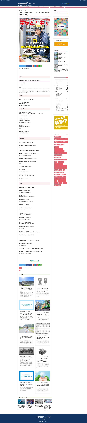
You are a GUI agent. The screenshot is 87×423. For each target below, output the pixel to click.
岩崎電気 (61, 170)
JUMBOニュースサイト (44, 421)
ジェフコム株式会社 (57, 157)
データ (56, 161)
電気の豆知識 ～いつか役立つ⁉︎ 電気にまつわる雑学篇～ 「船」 (21, 406)
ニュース (21, 6)
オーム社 (56, 155)
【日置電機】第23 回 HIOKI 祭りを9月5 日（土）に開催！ (30, 406)
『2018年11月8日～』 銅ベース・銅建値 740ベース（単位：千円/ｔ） (43, 316)
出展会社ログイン (83, 0)
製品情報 (27, 6)
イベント (33, 6)
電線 (55, 185)
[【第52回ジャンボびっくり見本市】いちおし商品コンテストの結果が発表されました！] (48, 401)
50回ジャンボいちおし (58, 136)
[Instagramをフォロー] (65, 3)
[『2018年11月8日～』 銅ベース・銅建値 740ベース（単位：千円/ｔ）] (42, 305)
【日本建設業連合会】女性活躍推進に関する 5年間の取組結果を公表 (26, 337)
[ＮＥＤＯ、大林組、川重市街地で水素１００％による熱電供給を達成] (42, 376)
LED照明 (60, 144)
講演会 (62, 83)
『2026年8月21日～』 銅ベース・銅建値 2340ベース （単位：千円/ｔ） (62, 54)
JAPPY (56, 144)
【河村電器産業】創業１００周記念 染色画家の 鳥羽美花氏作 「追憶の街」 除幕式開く (26, 359)
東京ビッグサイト (57, 174)
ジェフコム (60, 155)
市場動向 (56, 172)
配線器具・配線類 (62, 105)
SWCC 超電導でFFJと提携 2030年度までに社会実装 (62, 61)
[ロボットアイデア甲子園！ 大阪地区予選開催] (39, 401)
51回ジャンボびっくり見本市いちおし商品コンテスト (61, 139)
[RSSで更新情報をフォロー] (68, 3)
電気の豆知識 (62, 95)
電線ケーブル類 (62, 107)
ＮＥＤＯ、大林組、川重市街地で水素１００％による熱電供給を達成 (43, 385)
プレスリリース (62, 87)
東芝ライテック (63, 174)
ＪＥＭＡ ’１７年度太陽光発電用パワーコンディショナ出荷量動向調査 (26, 290)
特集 (39, 6)
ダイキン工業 (64, 159)
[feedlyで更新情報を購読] (66, 3)
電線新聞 (59, 185)
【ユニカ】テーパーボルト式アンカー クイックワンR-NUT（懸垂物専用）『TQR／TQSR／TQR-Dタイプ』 (63, 70)
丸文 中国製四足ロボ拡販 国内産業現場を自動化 (63, 65)
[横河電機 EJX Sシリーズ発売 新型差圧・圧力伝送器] (42, 282)
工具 (64, 170)
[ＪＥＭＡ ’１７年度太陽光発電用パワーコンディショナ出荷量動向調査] (26, 281)
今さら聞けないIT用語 (62, 93)
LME (63, 144)
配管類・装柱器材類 (62, 104)
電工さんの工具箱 (62, 94)
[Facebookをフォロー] (63, 3)
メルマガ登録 (54, 6)
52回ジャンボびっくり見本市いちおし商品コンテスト (61, 142)
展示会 (62, 82)
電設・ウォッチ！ (62, 96)
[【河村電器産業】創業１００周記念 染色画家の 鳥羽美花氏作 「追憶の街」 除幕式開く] (26, 351)
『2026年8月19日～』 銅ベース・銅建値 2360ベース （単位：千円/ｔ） (62, 58)
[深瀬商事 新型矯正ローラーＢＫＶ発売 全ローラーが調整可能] (42, 352)
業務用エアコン (64, 176)
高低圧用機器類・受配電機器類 (62, 110)
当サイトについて (45, 6)
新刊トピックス (61, 172)
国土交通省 (56, 170)
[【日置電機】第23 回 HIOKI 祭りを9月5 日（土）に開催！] (30, 402)
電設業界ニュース (28, 15)
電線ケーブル (62, 106)
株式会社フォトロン (57, 176)
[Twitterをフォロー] (61, 3)
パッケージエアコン (60, 161)
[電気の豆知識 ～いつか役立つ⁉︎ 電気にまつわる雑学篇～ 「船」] (21, 401)
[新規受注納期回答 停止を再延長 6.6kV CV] (26, 376)
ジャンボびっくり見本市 (6, 0)
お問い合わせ (61, 6)
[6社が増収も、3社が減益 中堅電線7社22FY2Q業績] (42, 328)
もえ (20, 270)
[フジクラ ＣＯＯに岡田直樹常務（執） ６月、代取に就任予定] (26, 305)
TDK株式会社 (56, 146)
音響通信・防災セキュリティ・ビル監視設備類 (62, 109)
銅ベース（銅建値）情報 (62, 88)
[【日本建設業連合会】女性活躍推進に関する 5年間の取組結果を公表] (26, 328)
